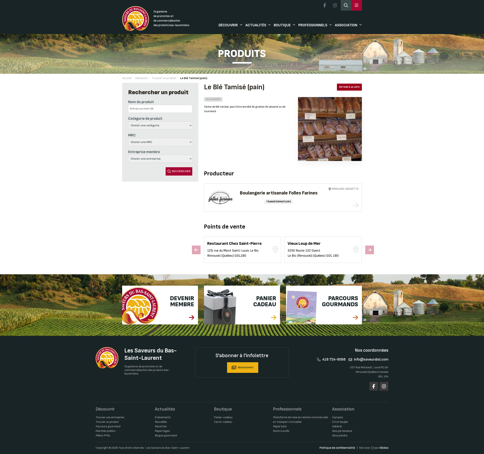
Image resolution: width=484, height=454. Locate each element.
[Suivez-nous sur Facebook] (324, 5)
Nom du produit (141, 102)
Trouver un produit (164, 78)
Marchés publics (106, 431)
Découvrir (228, 25)
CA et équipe (340, 422)
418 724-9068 (334, 359)
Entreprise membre (144, 152)
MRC (132, 135)
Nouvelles (161, 422)
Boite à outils (281, 431)
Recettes (161, 426)
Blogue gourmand (166, 435)
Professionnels (312, 25)
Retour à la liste (349, 87)
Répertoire (280, 426)
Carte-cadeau (223, 422)
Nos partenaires (342, 431)
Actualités (255, 25)
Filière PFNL (103, 435)
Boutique (282, 25)
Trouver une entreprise (110, 417)
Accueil (127, 78)
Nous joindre (339, 435)
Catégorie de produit (145, 118)
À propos (337, 417)
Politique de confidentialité (337, 448)
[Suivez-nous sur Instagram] (334, 5)
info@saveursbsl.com (371, 359)
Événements (163, 417)
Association (346, 25)
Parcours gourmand (108, 426)
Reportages (162, 431)
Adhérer (337, 426)
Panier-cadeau (223, 417)
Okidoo (383, 448)
